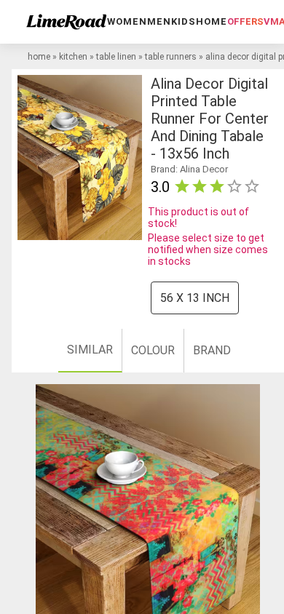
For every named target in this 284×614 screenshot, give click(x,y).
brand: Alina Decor (189, 169)
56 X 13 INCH (194, 298)
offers (245, 21)
